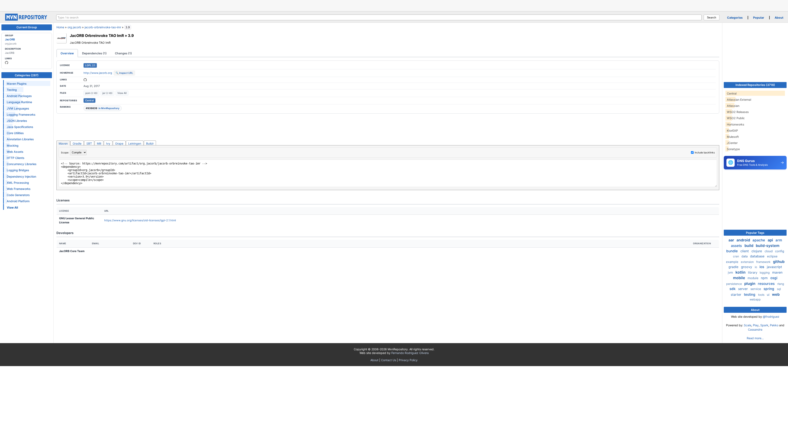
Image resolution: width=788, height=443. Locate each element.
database (757, 256)
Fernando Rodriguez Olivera (410, 353)
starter (736, 294)
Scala (747, 325)
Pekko (774, 325)
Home (60, 27)
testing (750, 294)
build (749, 245)
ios (762, 267)
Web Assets (15, 151)
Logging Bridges (18, 170)
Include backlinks (705, 152)
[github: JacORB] (6, 62)
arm (778, 240)
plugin (750, 283)
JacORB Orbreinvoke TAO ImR (97, 35)
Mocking (12, 145)
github (779, 261)
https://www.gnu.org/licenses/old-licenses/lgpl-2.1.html (140, 220)
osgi (773, 278)
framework (763, 262)
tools (761, 294)
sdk (733, 289)
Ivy (108, 143)
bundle (732, 251)
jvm (731, 272)
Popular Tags (755, 232)
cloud (769, 251)
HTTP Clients (15, 158)
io (756, 267)
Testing (12, 89)
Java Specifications (20, 127)
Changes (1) (123, 53)
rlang (780, 283)
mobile (739, 278)
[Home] (26, 19)
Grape (119, 143)
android (743, 240)
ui (768, 295)
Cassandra (755, 329)
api (771, 240)
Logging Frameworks (21, 114)
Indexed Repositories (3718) (755, 85)
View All (122, 93)
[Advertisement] (394, 5)
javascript (774, 267)
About (779, 17)
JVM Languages (18, 108)
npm (765, 278)
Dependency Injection (21, 176)
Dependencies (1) (94, 53)
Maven (63, 143)
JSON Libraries (17, 120)
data (744, 256)
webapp (755, 299)
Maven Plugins (17, 83)
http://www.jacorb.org (98, 72)
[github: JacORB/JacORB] (85, 79)
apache (759, 240)
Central (89, 100)
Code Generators (18, 195)
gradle (733, 267)
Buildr (150, 143)
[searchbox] (379, 17)
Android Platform (18, 201)
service (756, 289)
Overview (67, 53)
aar (731, 240)
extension (748, 262)
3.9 (131, 35)
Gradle (77, 143)
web (776, 294)
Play (756, 325)
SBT (89, 143)
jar (107, 93)
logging (765, 272)
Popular (758, 17)
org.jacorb (74, 27)
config (779, 251)
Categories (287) (27, 75)
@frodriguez (771, 316)
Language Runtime (19, 102)
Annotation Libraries (20, 139)
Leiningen (134, 143)
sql (779, 289)
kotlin (740, 272)
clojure (757, 251)
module (753, 278)
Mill (99, 143)
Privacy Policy (408, 360)
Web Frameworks (19, 189)
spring (769, 289)
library (753, 272)
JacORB (10, 39)
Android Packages (19, 96)
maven (777, 272)
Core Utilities (15, 133)
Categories (735, 17)
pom (91, 93)
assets (737, 246)
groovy (747, 267)
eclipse (772, 256)
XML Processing (18, 182)
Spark (764, 325)
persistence (734, 283)
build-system (767, 245)
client (745, 251)
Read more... (755, 338)
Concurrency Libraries (22, 164)
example (732, 262)
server (743, 289)
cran (736, 256)
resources (767, 284)
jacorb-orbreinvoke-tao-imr (103, 27)
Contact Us (388, 360)
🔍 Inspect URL (124, 72)
